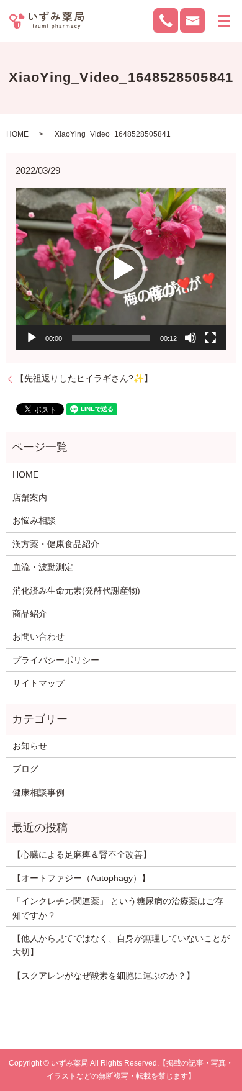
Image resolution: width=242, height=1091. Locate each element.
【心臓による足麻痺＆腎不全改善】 (81, 854)
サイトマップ (38, 683)
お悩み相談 (34, 520)
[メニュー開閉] (224, 21)
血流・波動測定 (42, 567)
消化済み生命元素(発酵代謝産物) (76, 590)
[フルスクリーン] (210, 338)
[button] (121, 269)
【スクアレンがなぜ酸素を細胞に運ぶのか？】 (103, 975)
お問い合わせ (38, 636)
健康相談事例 (38, 792)
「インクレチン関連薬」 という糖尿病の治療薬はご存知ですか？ (117, 908)
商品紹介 (29, 613)
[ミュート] (190, 338)
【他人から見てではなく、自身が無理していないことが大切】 (121, 945)
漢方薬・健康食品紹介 (55, 544)
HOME (17, 134)
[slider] (111, 338)
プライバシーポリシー (55, 660)
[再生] (31, 338)
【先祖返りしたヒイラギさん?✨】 (84, 378)
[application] (121, 269)
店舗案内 (29, 497)
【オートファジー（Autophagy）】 (81, 878)
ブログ (25, 769)
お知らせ (29, 746)
